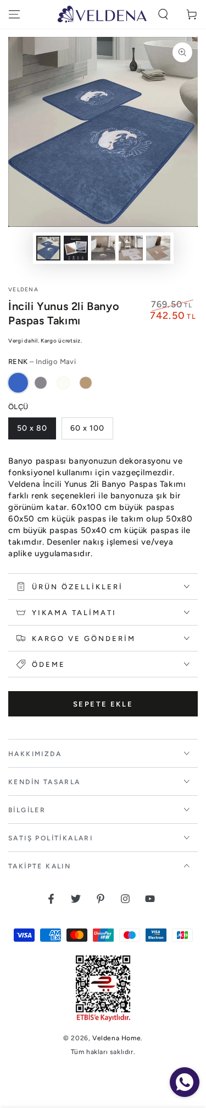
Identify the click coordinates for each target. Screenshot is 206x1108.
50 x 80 (32, 428)
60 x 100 (87, 428)
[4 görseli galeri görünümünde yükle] (131, 248)
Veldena (23, 289)
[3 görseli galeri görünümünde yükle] (103, 248)
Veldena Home (116, 1038)
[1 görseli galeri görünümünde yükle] (48, 248)
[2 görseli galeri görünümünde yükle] (76, 248)
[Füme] (41, 383)
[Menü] (14, 14)
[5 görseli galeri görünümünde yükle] (158, 248)
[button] (163, 14)
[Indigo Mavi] (18, 383)
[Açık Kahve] (86, 383)
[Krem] (63, 383)
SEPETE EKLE (103, 704)
